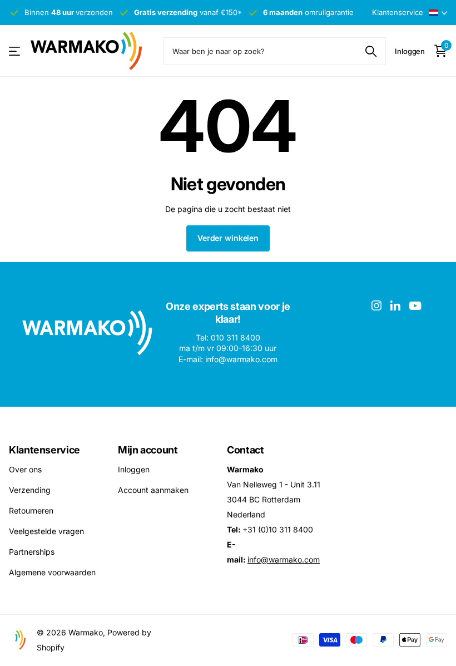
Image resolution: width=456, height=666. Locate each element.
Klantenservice (44, 450)
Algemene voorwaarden (52, 572)
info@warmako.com (283, 559)
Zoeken (370, 51)
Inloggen (134, 469)
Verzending (30, 490)
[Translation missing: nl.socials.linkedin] (395, 305)
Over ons (25, 469)
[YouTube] (415, 306)
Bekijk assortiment (15, 51)
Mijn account (148, 450)
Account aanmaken (153, 490)
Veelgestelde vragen (46, 531)
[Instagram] (376, 305)
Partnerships (31, 551)
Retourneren (31, 510)
